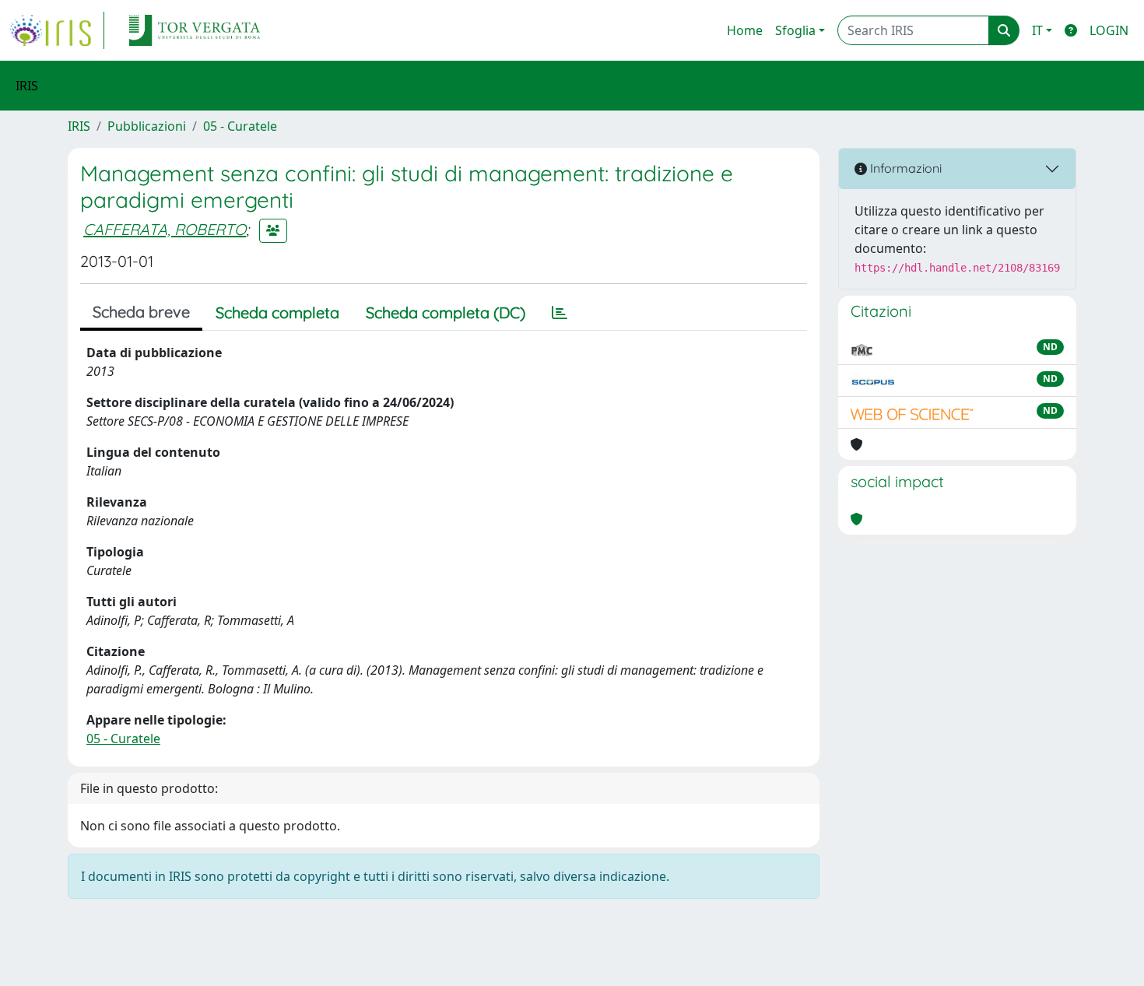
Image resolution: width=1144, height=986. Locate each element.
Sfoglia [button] (795, 30)
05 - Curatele (240, 126)
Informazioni (904, 168)
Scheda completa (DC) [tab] (445, 312)
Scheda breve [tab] (141, 311)
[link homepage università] (194, 30)
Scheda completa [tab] (277, 312)
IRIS (79, 126)
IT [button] (1037, 30)
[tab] (560, 313)
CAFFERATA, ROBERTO (164, 229)
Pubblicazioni (146, 126)
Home (745, 30)
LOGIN (1109, 30)
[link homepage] (56, 30)
